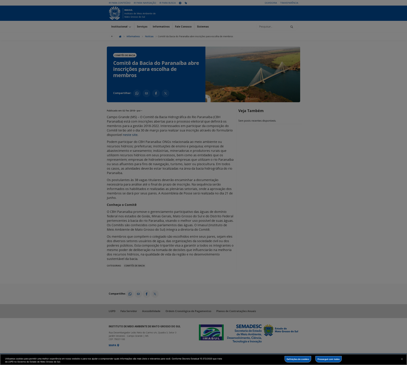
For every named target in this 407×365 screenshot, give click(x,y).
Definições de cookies (298, 359)
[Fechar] (401, 359)
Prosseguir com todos (328, 359)
